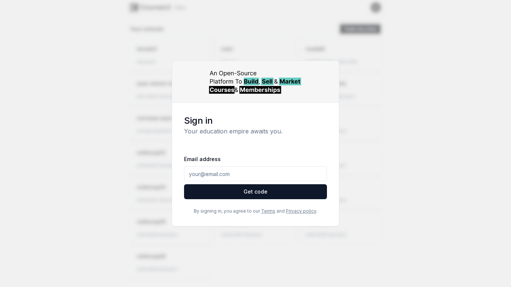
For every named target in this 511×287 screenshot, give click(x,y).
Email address (202, 159)
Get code (255, 191)
